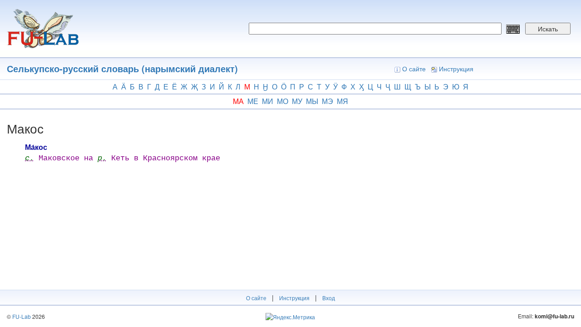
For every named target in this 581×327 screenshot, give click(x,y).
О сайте (414, 68)
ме (252, 101)
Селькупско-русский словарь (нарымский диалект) (122, 68)
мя (342, 101)
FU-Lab (21, 316)
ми (267, 101)
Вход (328, 298)
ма (238, 101)
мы (312, 101)
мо (282, 101)
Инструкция (456, 68)
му (297, 101)
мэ (327, 101)
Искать (548, 28)
